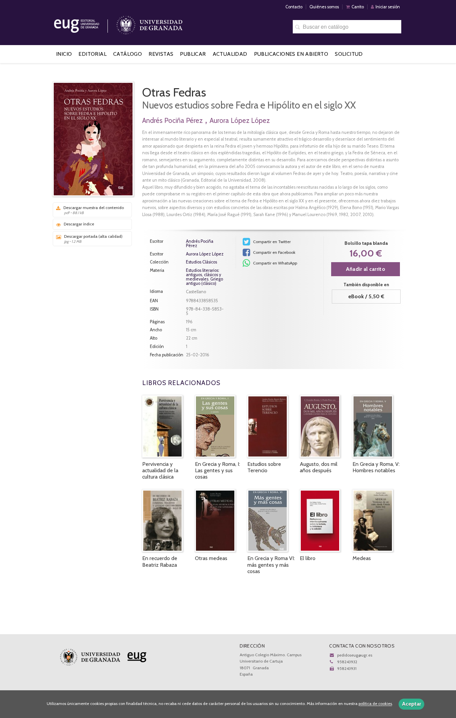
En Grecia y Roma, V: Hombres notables (376, 467)
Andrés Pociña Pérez (172, 120)
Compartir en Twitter (271, 241)
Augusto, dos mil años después (318, 467)
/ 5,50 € (366, 296)
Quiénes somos (324, 6)
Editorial (92, 54)
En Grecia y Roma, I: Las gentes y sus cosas (217, 470)
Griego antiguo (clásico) (204, 281)
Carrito (358, 6)
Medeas (362, 558)
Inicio (64, 54)
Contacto (293, 6)
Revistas (161, 54)
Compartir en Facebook (273, 252)
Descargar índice (79, 223)
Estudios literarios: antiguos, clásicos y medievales (203, 275)
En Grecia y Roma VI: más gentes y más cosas (271, 564)
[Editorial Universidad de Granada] (85, 23)
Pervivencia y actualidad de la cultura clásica (160, 470)
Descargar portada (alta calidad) (93, 239)
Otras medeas (211, 558)
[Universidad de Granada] (149, 23)
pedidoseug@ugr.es (354, 655)
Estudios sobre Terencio (264, 467)
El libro (307, 558)
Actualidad (230, 54)
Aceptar (411, 704)
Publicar (193, 54)
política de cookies (375, 703)
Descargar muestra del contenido (93, 210)
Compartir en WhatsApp (274, 262)
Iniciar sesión (388, 6)
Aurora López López (240, 120)
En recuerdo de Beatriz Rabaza (159, 561)
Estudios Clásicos (201, 262)
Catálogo (127, 54)
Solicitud (349, 54)
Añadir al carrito (365, 269)
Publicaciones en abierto (291, 54)
